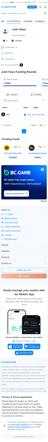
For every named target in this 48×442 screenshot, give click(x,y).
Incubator (13, 157)
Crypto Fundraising (12, 227)
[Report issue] (45, 13)
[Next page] (29, 131)
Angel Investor (18, 35)
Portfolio (28, 21)
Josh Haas (13, 13)
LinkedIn (7, 235)
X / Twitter (8, 214)
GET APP (32, 7)
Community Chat (11, 222)
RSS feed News (10, 239)
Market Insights (10, 218)
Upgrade (26, 276)
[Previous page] (19, 131)
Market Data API (24, 270)
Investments (14, 21)
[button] (15, 346)
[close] (42, 169)
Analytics (40, 21)
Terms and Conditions (20, 424)
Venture (37, 157)
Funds (3, 13)
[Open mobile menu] (45, 7)
